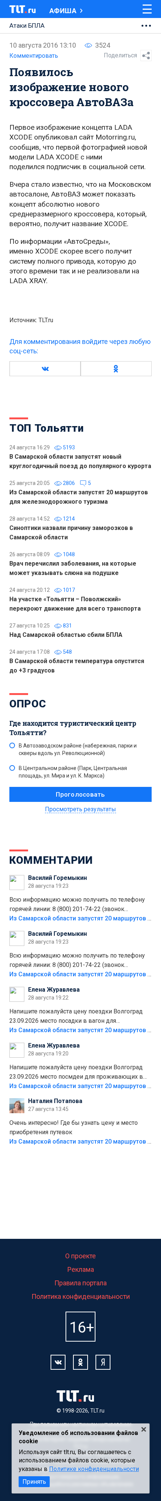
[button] (44, 368)
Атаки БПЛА (27, 25)
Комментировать (33, 55)
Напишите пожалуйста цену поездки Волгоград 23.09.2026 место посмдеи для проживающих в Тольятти (76, 1073)
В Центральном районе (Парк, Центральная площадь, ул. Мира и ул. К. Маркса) (73, 772)
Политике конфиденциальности (94, 1468)
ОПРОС (27, 704)
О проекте (80, 1256)
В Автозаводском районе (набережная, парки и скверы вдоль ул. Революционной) (78, 749)
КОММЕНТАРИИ (51, 860)
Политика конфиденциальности (80, 1296)
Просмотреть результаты (80, 809)
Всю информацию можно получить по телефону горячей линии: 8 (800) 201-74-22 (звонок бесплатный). (77, 905)
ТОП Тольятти (46, 428)
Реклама (80, 1269)
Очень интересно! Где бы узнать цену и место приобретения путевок (73, 1127)
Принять (34, 1481)
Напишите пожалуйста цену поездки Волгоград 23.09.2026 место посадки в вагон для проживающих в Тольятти (76, 1017)
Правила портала (80, 1283)
